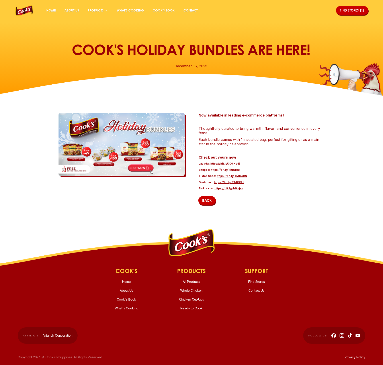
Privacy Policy (355, 357)
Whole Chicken (191, 290)
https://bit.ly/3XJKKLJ (229, 182)
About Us (71, 10)
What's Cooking (130, 10)
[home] (24, 10)
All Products (191, 281)
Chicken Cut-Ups (191, 299)
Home (51, 10)
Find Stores (256, 281)
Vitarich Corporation (57, 335)
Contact (191, 10)
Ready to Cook (191, 308)
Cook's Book (164, 10)
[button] (97, 10)
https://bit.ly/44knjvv (229, 188)
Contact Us (256, 290)
